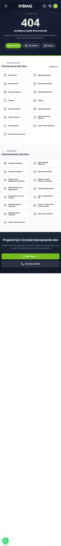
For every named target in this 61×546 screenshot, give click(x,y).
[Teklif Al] (55, 6)
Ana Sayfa (15, 46)
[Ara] (44, 6)
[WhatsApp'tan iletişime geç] (5, 541)
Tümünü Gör (53, 67)
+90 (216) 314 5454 (32, 264)
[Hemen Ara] (50, 6)
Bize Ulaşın (30, 256)
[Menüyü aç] (6, 6)
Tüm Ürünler (33, 46)
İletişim (50, 46)
